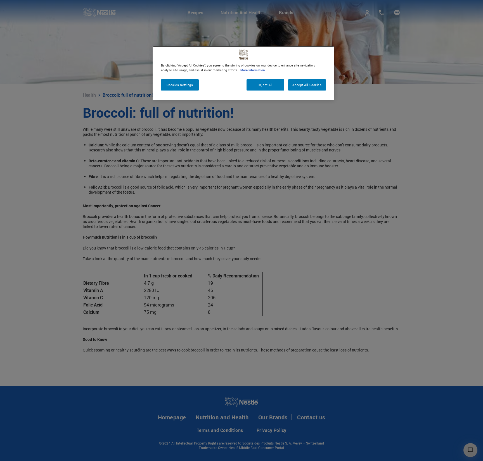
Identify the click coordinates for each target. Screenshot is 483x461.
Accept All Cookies (306, 85)
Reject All (265, 85)
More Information (252, 70)
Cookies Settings (180, 85)
